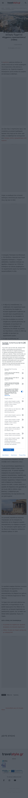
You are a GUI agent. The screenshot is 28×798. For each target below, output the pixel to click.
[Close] (25, 343)
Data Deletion (5, 455)
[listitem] (14, 370)
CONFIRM (8, 449)
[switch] (22, 373)
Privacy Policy (22, 455)
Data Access (14, 455)
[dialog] (14, 399)
